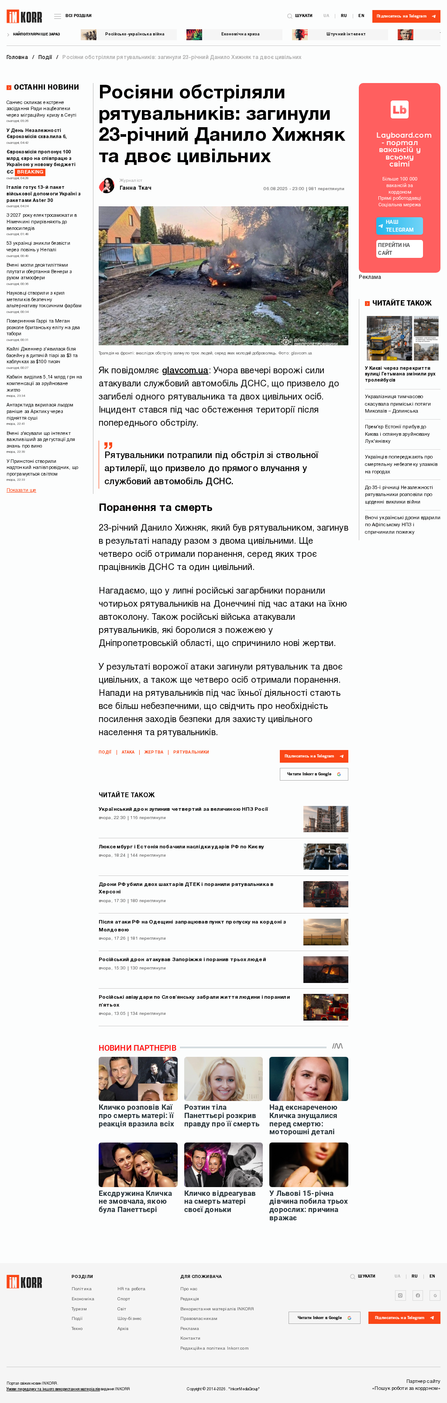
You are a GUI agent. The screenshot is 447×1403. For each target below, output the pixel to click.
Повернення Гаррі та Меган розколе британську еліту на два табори (43, 327)
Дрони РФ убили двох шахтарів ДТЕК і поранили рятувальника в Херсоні (186, 888)
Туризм (79, 1309)
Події (105, 752)
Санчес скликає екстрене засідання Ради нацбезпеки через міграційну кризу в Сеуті (41, 109)
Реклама (189, 1329)
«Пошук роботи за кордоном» (406, 1388)
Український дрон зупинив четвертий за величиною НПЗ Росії (183, 809)
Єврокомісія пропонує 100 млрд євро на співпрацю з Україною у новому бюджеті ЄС (41, 162)
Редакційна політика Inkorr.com (214, 1349)
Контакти (190, 1338)
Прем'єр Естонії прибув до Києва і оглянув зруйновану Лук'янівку (397, 434)
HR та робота (131, 1289)
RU (344, 16)
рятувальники (191, 752)
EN (361, 16)
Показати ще (21, 490)
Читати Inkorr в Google (309, 774)
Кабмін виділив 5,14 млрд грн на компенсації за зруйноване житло (44, 383)
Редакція (189, 1299)
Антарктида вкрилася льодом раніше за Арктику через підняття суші (40, 411)
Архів (123, 1329)
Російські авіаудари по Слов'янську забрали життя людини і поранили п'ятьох (194, 1001)
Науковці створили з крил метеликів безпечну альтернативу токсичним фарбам (44, 300)
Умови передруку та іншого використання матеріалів (53, 1389)
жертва (153, 752)
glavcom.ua (185, 371)
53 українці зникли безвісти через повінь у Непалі (38, 247)
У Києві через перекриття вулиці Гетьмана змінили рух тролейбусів (400, 374)
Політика (82, 1289)
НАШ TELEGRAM (400, 226)
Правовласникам (198, 1319)
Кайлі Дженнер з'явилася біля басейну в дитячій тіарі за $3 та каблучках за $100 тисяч (42, 355)
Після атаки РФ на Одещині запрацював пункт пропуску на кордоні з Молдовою (192, 926)
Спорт (124, 1299)
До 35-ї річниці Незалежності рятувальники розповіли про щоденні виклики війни (399, 495)
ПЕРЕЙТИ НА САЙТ (394, 249)
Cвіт (121, 1309)
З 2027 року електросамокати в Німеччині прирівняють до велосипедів (42, 222)
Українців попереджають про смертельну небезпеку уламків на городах (401, 464)
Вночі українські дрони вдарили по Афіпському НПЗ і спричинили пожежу (402, 525)
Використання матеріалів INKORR (217, 1309)
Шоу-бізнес (129, 1319)
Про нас (189, 1289)
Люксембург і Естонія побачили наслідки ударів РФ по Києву (181, 847)
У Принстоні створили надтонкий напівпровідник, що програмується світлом (42, 468)
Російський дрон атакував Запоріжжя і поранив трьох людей (182, 960)
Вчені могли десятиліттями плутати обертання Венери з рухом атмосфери (39, 272)
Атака (128, 752)
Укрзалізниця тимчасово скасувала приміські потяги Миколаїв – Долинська (398, 404)
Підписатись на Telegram (309, 756)
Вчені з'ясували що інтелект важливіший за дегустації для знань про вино (41, 440)
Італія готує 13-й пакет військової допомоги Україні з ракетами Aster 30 (44, 194)
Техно (77, 1329)
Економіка (83, 1299)
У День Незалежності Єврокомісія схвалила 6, (37, 134)
